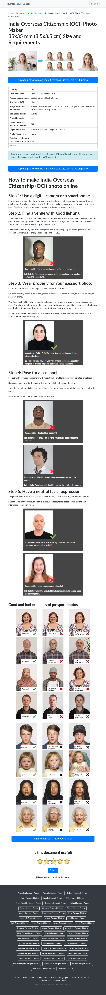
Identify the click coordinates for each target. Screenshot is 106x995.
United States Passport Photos (56, 964)
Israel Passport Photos (76, 918)
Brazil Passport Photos (30, 898)
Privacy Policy (60, 981)
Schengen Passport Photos (75, 943)
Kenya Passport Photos (63, 923)
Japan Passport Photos (41, 923)
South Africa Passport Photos (54, 948)
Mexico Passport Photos (51, 928)
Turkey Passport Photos (76, 959)
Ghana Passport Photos (76, 908)
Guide (16, 978)
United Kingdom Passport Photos (26, 964)
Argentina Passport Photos (28, 893)
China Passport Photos (75, 898)
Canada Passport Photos (52, 898)
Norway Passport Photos (78, 933)
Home (11, 13)
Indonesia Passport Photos (30, 918)
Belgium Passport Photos (77, 893)
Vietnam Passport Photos (82, 964)
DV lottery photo (66, 969)
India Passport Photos (77, 913)
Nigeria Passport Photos (54, 933)
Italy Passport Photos (19, 923)
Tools (74, 978)
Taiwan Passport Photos (77, 953)
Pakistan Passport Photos (28, 938)
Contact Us (45, 981)
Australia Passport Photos (53, 893)
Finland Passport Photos (79, 903)
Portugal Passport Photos (29, 943)
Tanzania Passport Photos (29, 959)
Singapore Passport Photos (28, 948)
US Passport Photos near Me (43, 969)
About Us (84, 978)
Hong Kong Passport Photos (53, 913)
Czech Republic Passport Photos (28, 903)
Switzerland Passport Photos (53, 953)
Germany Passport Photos (52, 908)
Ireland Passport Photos (54, 918)
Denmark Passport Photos (55, 903)
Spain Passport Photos (79, 948)
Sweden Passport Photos (28, 953)
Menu (94, 3)
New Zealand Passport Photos (29, 933)
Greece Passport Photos (28, 913)
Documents (44, 978)
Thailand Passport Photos (53, 959)
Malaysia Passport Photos (27, 928)
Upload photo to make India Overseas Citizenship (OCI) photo (53, 80)
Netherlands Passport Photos (76, 928)
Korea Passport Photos (85, 923)
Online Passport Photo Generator (53, 838)
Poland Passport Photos (77, 938)
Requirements (29, 978)
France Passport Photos (29, 908)
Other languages (60, 978)
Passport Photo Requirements (29, 13)
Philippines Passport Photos (53, 938)
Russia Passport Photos (52, 943)
